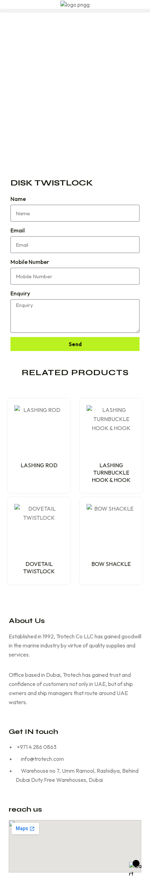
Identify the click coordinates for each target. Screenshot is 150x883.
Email (17, 230)
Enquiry (20, 293)
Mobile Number (29, 261)
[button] (75, 11)
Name (18, 198)
